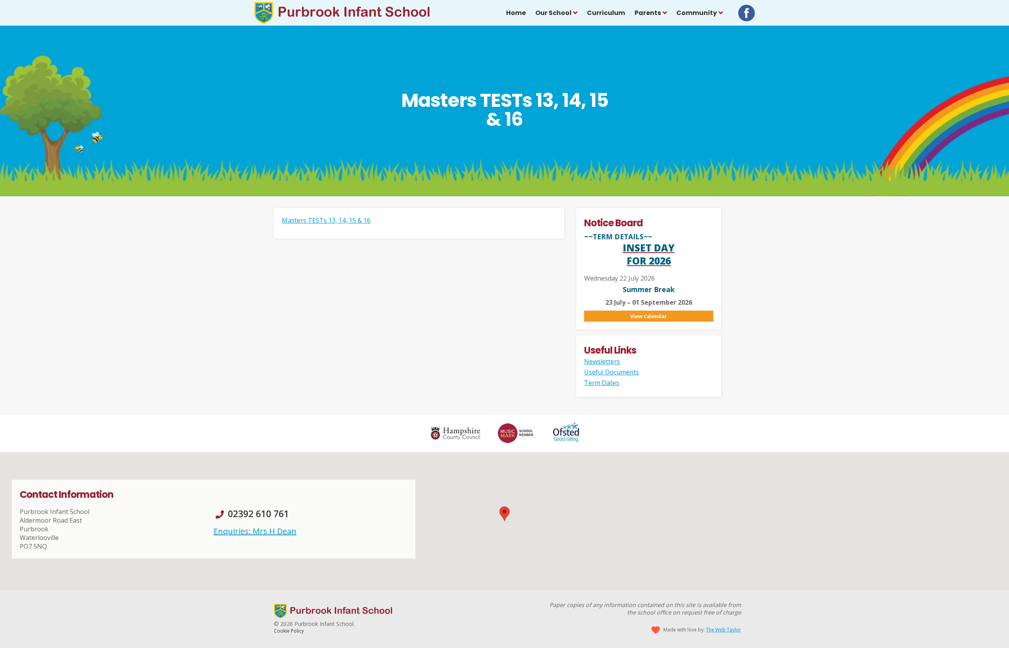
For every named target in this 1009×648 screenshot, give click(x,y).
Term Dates (601, 382)
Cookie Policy (289, 631)
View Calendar (648, 316)
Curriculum (606, 12)
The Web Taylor (723, 629)
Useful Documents (611, 372)
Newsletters (602, 361)
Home (516, 12)
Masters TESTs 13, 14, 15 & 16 (326, 220)
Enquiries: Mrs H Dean (255, 531)
